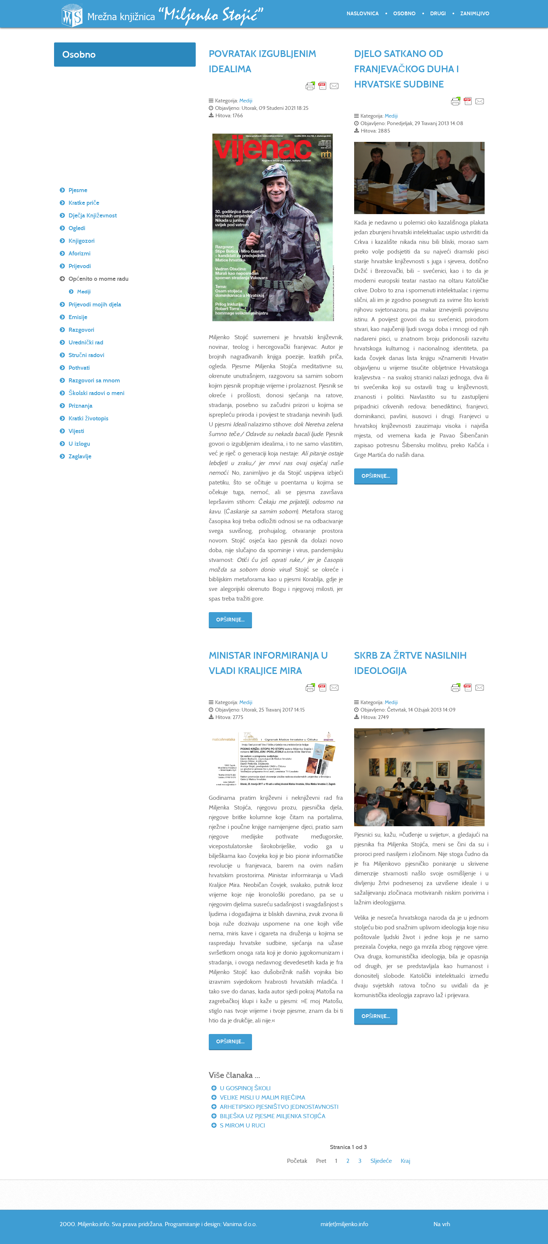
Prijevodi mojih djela (95, 304)
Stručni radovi (86, 355)
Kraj (405, 1160)
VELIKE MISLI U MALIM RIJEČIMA (261, 1097)
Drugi (438, 13)
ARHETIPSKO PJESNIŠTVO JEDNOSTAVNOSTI (278, 1106)
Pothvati (79, 367)
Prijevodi (80, 266)
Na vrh (442, 1224)
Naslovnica (363, 13)
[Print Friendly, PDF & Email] (322, 85)
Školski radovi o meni (97, 393)
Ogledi (77, 228)
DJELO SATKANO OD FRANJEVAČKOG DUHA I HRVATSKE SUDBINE (406, 69)
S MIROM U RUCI (241, 1125)
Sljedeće (381, 1160)
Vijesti (76, 431)
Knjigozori (82, 240)
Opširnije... (230, 620)
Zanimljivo (474, 13)
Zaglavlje (80, 456)
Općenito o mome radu (99, 278)
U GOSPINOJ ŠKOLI (244, 1088)
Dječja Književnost (93, 215)
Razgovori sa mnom (94, 380)
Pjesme (78, 190)
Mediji (245, 100)
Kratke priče (84, 202)
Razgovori (81, 329)
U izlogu (79, 443)
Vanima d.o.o (239, 1224)
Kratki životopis (88, 418)
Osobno (404, 13)
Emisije (78, 317)
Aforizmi (80, 253)
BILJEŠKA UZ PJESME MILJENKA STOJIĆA (271, 1116)
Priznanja (80, 405)
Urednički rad (86, 342)
